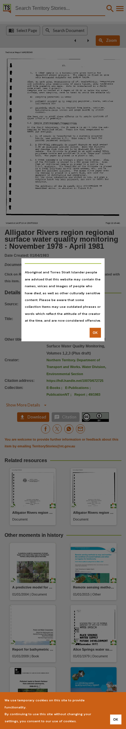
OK (95, 332)
